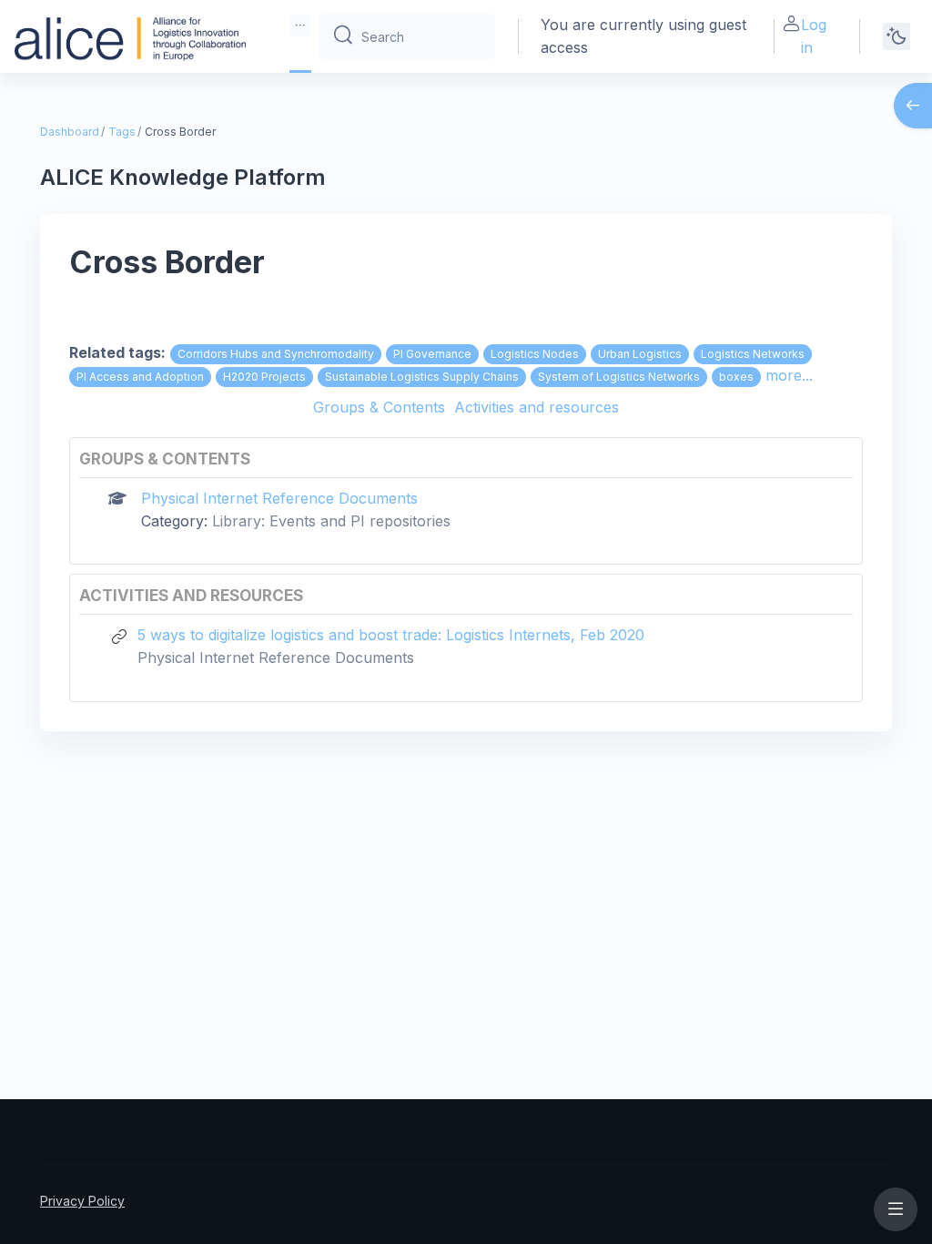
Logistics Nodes (535, 354)
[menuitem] (300, 25)
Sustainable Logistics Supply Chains (422, 376)
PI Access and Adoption (140, 376)
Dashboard (69, 131)
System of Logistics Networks (619, 376)
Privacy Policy (82, 1200)
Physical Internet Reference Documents (279, 498)
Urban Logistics (640, 354)
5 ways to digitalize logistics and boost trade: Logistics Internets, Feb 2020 (390, 635)
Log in (813, 35)
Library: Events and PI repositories (331, 521)
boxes (736, 376)
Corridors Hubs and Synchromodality (275, 354)
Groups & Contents (379, 407)
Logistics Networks (753, 354)
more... (789, 375)
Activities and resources (536, 407)
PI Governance (432, 354)
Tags (122, 131)
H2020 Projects (264, 376)
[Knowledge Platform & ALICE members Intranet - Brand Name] (130, 36)
